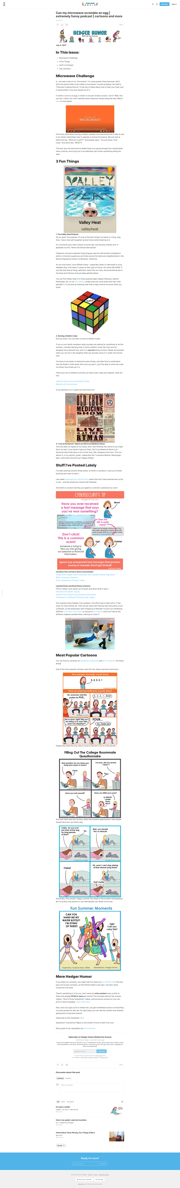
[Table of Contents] (2, 594)
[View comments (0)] (62, 25)
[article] (90, 1111)
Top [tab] (58, 1102)
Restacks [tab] (68, 1078)
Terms (95, 1175)
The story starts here (73, 611)
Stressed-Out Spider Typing (68, 592)
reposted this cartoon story (77, 479)
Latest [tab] (63, 1102)
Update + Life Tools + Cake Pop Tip (67, 1109)
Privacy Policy (104, 1057)
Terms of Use (99, 1055)
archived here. (90, 1028)
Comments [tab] (60, 1078)
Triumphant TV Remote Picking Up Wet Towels (75, 597)
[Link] (53, 52)
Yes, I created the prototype (65, 1123)
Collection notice (104, 1175)
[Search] (153, 4)
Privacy (90, 1175)
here (58, 101)
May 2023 (59, 1135)
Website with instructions (67, 384)
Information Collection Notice (89, 1057)
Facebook (94, 661)
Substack (81, 1184)
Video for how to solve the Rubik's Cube (72, 381)
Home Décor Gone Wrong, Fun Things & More (75, 1133)
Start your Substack (85, 1179)
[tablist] (64, 1078)
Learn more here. (83, 1002)
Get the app (99, 1179)
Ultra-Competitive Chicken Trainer (70, 580)
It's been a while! (63, 1107)
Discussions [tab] (70, 1102)
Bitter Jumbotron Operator (67, 577)
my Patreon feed (109, 982)
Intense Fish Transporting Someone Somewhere (76, 594)
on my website (109, 661)
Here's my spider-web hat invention (71, 1120)
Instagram (84, 661)
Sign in (174, 4)
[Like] (58, 25)
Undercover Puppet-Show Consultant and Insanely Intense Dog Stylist (85, 575)
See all (59, 1145)
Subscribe (164, 4)
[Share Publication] (157, 4)
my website (98, 611)
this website (80, 282)
